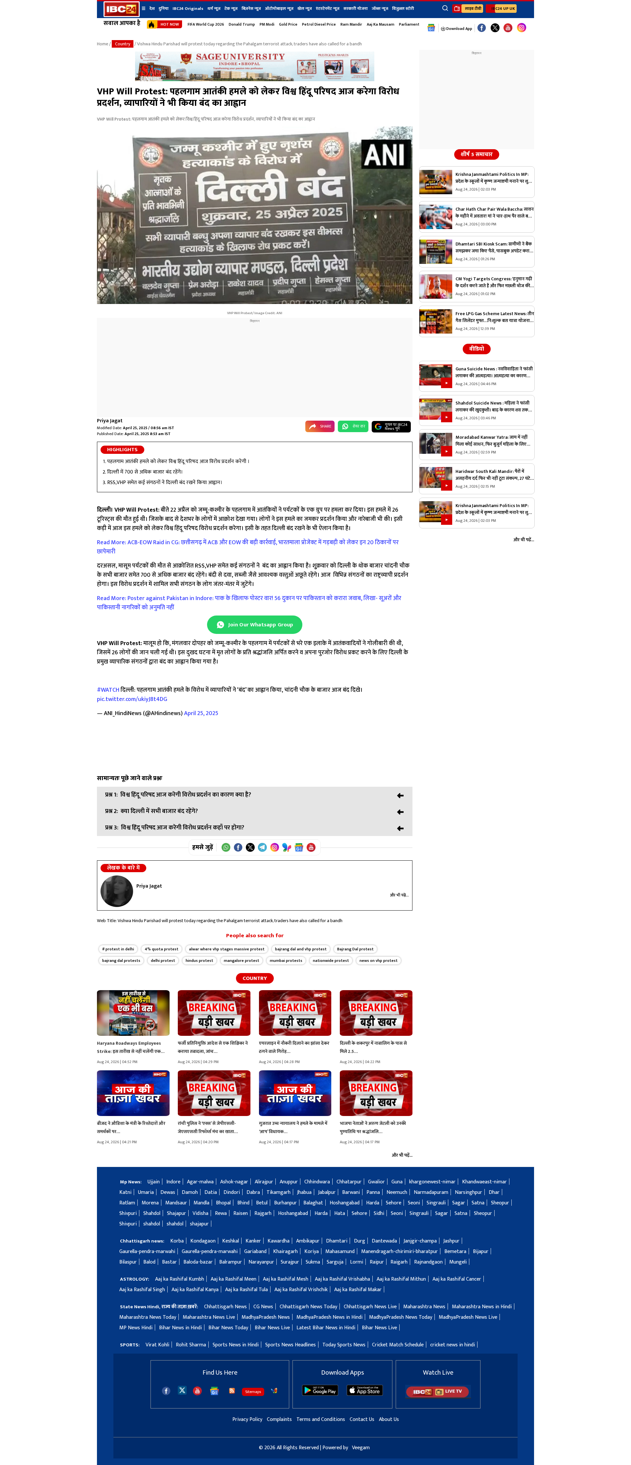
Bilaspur (128, 1262)
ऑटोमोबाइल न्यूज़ (279, 8)
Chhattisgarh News (225, 1306)
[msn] (274, 1391)
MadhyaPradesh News (266, 1317)
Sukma (313, 1262)
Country (122, 44)
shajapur (199, 1224)
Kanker (253, 1241)
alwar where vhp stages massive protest (227, 949)
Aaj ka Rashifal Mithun (401, 1279)
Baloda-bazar (198, 1262)
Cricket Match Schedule (398, 1344)
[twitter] (182, 1390)
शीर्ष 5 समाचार (477, 154)
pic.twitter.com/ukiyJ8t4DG (132, 699)
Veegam (361, 1447)
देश (152, 8)
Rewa (221, 1213)
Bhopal (223, 1202)
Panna (373, 1192)
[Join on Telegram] (262, 847)
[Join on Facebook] (238, 847)
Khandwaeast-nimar (484, 1181)
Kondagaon (203, 1241)
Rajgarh (262, 1213)
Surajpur (290, 1262)
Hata (339, 1213)
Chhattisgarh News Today (308, 1306)
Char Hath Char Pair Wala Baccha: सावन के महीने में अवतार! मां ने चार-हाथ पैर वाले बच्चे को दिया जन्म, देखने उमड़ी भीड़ (495, 213)
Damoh (190, 1192)
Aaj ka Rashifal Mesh (285, 1279)
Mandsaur (176, 1202)
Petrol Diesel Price (319, 24)
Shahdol (151, 1213)
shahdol (151, 1224)
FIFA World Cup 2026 (206, 24)
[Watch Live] (438, 1397)
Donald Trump (242, 24)
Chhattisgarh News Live (370, 1306)
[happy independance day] (254, 79)
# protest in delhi (118, 949)
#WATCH (108, 690)
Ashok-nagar (234, 1181)
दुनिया (164, 8)
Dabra (253, 1192)
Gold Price (288, 24)
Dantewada (384, 1241)
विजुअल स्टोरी (403, 8)
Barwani (351, 1192)
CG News (263, 1306)
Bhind (243, 1202)
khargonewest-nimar (432, 1181)
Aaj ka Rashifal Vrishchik (301, 1289)
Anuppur (289, 1181)
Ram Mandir (351, 24)
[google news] (431, 28)
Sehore (393, 1202)
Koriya (311, 1251)
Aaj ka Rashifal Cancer (456, 1279)
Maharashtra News (424, 1306)
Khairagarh (285, 1251)
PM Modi (267, 24)
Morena (150, 1202)
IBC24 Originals (188, 8)
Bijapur (480, 1251)
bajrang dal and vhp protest (301, 949)
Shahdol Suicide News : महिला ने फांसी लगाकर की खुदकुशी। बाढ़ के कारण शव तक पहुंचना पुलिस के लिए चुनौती (492, 406)
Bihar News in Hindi (180, 1327)
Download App (458, 28)
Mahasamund (340, 1251)
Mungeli (458, 1262)
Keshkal (230, 1241)
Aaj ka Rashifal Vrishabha (342, 1279)
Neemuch (396, 1192)
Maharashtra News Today (147, 1317)
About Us (389, 1419)
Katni (125, 1192)
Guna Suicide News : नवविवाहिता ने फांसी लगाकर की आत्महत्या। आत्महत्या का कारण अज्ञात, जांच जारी (494, 372)
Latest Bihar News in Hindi (325, 1327)
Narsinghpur (468, 1192)
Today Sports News (343, 1344)
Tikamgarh (279, 1192)
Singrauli (436, 1202)
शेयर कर (359, 426)
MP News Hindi (135, 1327)
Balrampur (230, 1262)
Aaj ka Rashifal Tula (246, 1289)
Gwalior (376, 1181)
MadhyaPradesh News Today (400, 1317)
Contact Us (362, 1419)
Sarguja (335, 1262)
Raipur (377, 1262)
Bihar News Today (228, 1327)
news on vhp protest (379, 960)
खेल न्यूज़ (304, 8)
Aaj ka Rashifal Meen (233, 1279)
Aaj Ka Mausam (380, 24)
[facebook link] (481, 28)
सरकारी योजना (355, 8)
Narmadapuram (431, 1192)
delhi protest (163, 960)
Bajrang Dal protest (355, 949)
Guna (397, 1181)
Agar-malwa (200, 1181)
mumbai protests (286, 960)
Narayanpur (261, 1262)
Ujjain (154, 1181)
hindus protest (199, 960)
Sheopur (500, 1202)
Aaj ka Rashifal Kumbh (179, 1279)
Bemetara (455, 1251)
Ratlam (127, 1202)
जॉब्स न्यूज (380, 8)
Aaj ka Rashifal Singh (142, 1289)
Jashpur (451, 1241)
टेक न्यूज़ (231, 8)
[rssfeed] (232, 1391)
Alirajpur (264, 1181)
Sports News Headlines (290, 1344)
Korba (177, 1241)
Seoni (414, 1202)
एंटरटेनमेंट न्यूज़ (327, 8)
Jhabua (304, 1192)
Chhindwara (317, 1181)
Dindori (231, 1192)
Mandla (201, 1202)
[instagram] (521, 28)
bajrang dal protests (121, 960)
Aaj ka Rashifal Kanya (195, 1289)
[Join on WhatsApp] (226, 847)
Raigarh (399, 1262)
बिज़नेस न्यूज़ (251, 8)
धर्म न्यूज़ (214, 8)
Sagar (458, 1202)
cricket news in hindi (452, 1344)
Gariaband (255, 1251)
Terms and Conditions (320, 1419)
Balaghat (313, 1202)
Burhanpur (285, 1202)
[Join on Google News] (299, 847)
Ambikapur (307, 1241)
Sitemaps (253, 1391)
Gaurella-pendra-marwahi (147, 1251)
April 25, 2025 (201, 713)
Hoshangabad (345, 1202)
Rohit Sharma (191, 1344)
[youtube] (508, 28)
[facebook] (166, 1391)
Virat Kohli (157, 1344)
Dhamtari (336, 1241)
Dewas (167, 1192)
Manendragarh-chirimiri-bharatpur (399, 1251)
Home (102, 44)
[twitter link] (495, 28)
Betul (262, 1202)
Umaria (146, 1192)
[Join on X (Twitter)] (250, 847)
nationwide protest (331, 960)
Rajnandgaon (428, 1262)
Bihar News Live (272, 1327)
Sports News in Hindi (236, 1344)
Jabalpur (327, 1192)
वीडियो (476, 349)
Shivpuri (128, 1213)
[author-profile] (117, 891)
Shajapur (176, 1213)
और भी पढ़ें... (399, 895)
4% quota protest (161, 949)
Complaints (279, 1419)
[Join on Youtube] (311, 847)
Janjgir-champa (420, 1241)
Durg (359, 1241)
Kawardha (279, 1241)
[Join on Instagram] (275, 847)
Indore (173, 1181)
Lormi (356, 1262)
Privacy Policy (247, 1419)
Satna (478, 1202)
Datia (210, 1192)
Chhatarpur (349, 1181)
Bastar (169, 1262)
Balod (149, 1262)
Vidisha (200, 1213)
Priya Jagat (110, 420)
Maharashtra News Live (209, 1317)
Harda (372, 1202)
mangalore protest (241, 960)
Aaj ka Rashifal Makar (358, 1289)
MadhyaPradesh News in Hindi (329, 1317)
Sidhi (379, 1213)
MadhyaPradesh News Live (468, 1317)
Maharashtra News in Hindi (482, 1306)
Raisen (240, 1213)
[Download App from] (320, 1394)
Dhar (494, 1192)
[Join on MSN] (287, 847)
